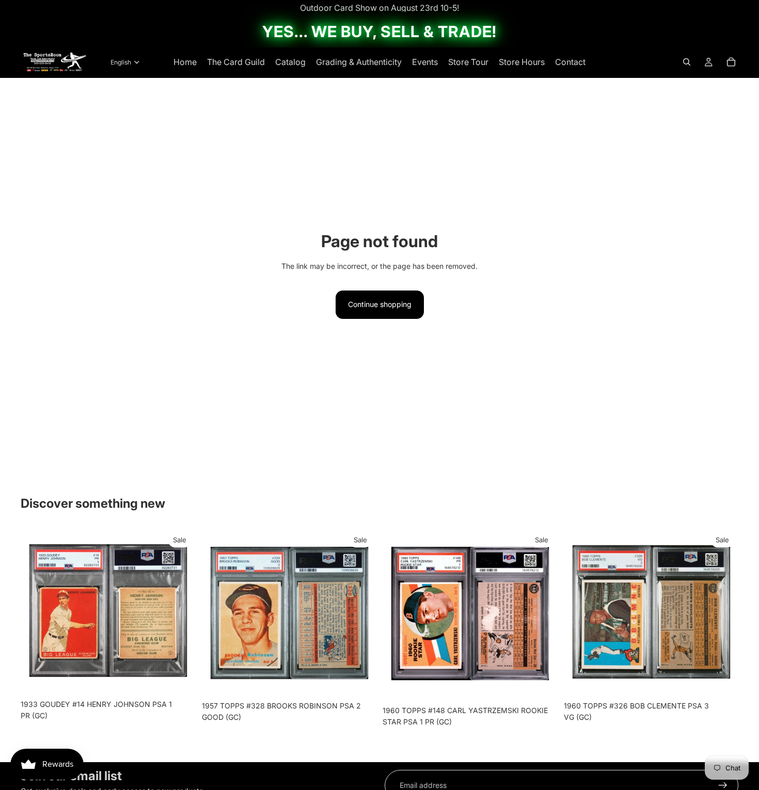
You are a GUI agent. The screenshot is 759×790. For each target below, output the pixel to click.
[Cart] (731, 62)
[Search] (686, 62)
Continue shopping (380, 304)
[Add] (179, 678)
